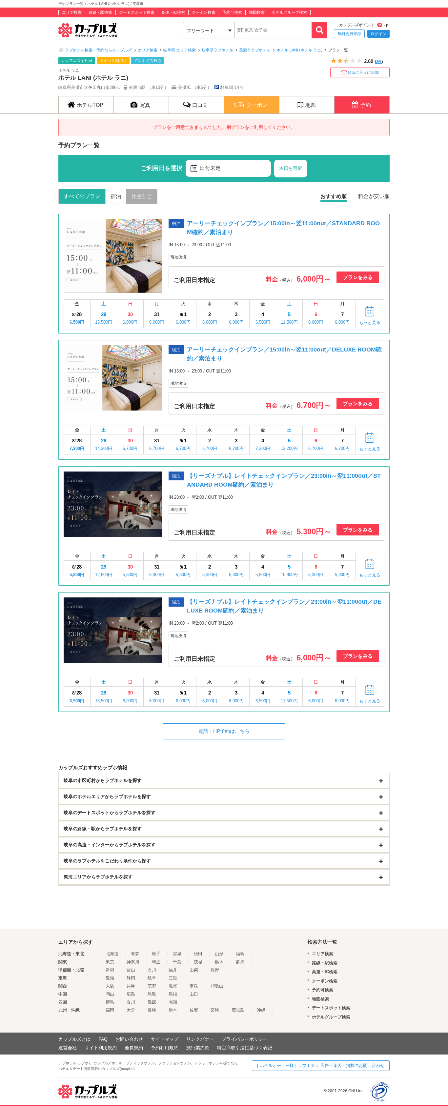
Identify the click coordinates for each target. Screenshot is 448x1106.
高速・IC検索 (173, 12)
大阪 (110, 985)
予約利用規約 (164, 1047)
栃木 (219, 961)
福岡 (110, 1010)
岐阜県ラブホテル (217, 50)
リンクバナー (200, 1039)
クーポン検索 (203, 12)
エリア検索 (72, 12)
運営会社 (67, 1047)
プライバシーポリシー (245, 1039)
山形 (219, 953)
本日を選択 (290, 168)
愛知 (110, 977)
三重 (173, 977)
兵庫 (131, 985)
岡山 (110, 994)
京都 (152, 985)
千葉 (177, 961)
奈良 (194, 985)
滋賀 (173, 985)
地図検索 (257, 12)
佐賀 (194, 1010)
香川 (131, 1001)
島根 (173, 994)
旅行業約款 (197, 1047)
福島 (240, 953)
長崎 (152, 1010)
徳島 (110, 1001)
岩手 (156, 953)
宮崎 (215, 1010)
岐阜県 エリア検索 (179, 50)
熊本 (173, 1010)
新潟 (110, 969)
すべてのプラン (82, 196)
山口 (194, 994)
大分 (131, 1010)
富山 (131, 969)
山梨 (194, 969)
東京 (110, 961)
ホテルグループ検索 (289, 12)
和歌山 (217, 985)
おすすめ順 (333, 196)
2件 (379, 62)
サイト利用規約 (101, 1047)
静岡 (131, 977)
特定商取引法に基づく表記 (244, 1047)
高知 (173, 1001)
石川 (152, 969)
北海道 (112, 953)
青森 (135, 953)
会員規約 (134, 1047)
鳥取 (152, 994)
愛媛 (152, 1001)
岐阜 (152, 977)
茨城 (198, 961)
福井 (173, 969)
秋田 (198, 953)
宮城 (177, 953)
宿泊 (116, 196)
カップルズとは (74, 1039)
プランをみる (358, 277)
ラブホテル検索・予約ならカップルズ (98, 50)
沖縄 (261, 1010)
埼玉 (156, 961)
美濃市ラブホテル (255, 50)
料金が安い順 (374, 196)
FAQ (103, 1039)
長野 (215, 969)
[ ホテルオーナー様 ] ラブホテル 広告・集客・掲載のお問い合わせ (320, 1065)
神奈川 (133, 961)
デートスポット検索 (136, 12)
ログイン (378, 33)
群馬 (240, 961)
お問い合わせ (129, 1039)
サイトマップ (164, 1039)
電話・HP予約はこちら (224, 731)
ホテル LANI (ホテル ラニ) (299, 50)
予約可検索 (232, 12)
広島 (131, 994)
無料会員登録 (349, 33)
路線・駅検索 (100, 12)
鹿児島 (238, 1010)
